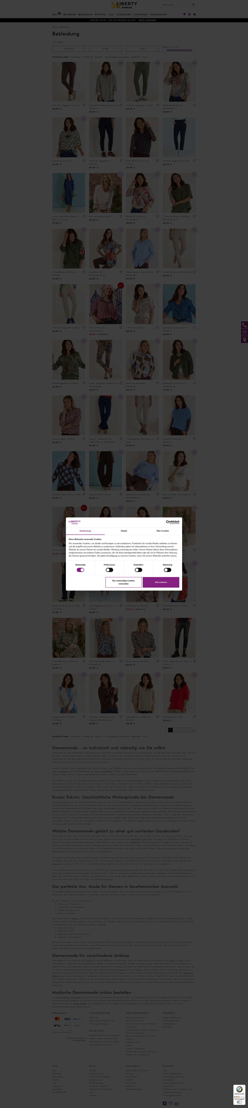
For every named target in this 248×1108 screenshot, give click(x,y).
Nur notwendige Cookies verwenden (123, 582)
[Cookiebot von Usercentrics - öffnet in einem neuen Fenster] (168, 522)
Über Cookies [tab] (163, 531)
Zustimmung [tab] (85, 531)
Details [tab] (124, 531)
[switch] (109, 570)
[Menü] (243, 1086)
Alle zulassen (161, 582)
